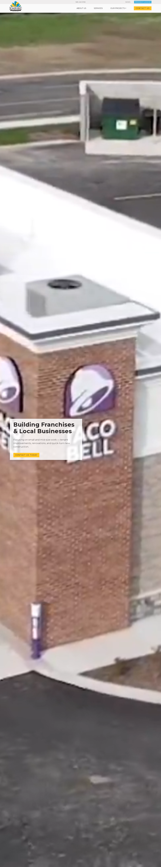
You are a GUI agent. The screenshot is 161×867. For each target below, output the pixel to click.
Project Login (142, 2)
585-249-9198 (80, 2)
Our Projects (117, 8)
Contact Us (143, 8)
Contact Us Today (26, 455)
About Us (81, 8)
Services (98, 8)
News (127, 2)
